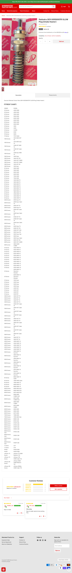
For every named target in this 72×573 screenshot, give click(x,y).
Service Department (6, 542)
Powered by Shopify (6, 561)
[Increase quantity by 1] (50, 41)
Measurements (53, 95)
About (33, 11)
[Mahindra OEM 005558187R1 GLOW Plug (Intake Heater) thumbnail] (3, 89)
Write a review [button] (58, 485)
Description (18, 95)
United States (63, 559)
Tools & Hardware (24, 11)
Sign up (57, 550)
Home (3, 11)
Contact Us (46, 11)
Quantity (41, 38)
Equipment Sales (6, 540)
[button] (42, 26)
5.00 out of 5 (17, 486)
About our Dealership (7, 544)
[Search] (53, 6)
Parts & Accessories (12, 11)
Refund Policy (54, 11)
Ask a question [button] (58, 489)
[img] (7, 503)
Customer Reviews (65, 11)
